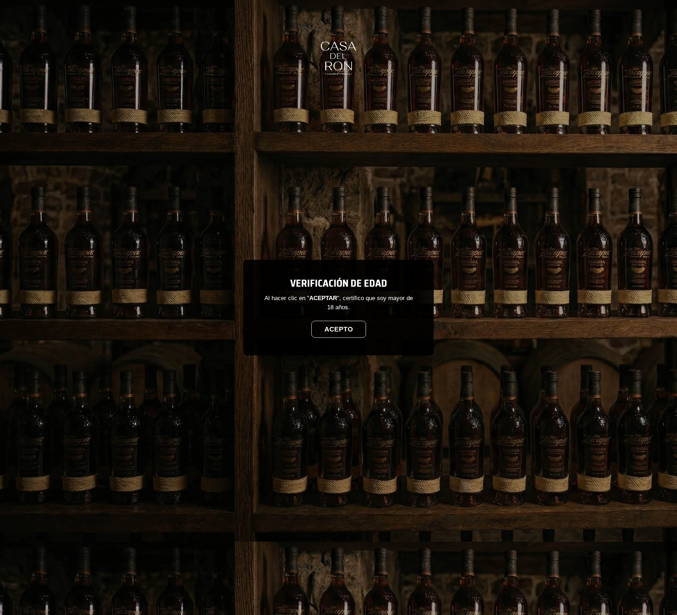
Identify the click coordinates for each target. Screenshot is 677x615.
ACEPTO (338, 329)
